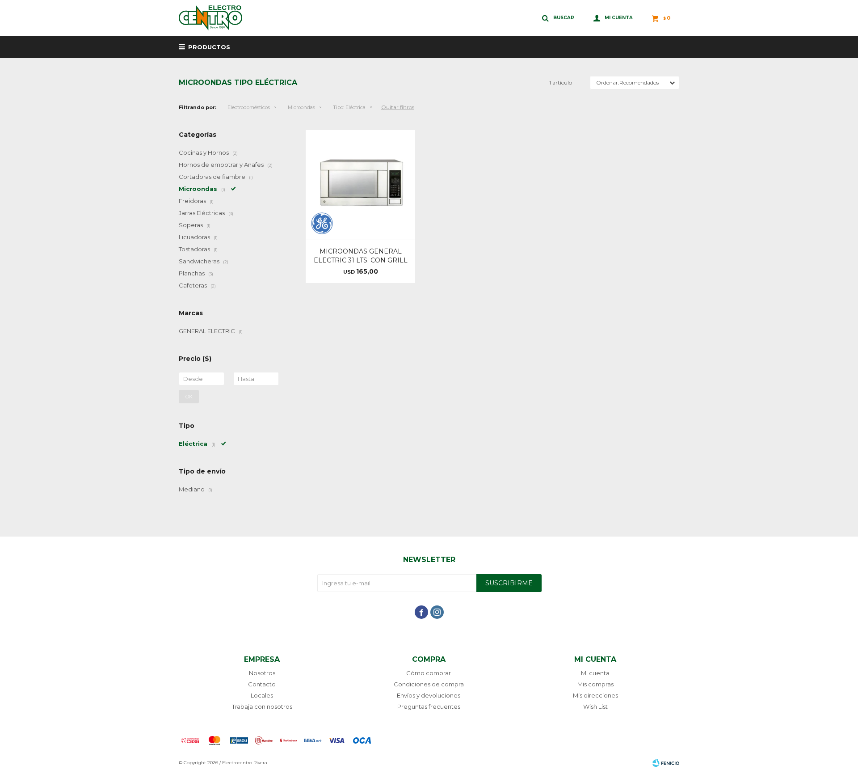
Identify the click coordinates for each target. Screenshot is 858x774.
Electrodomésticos (248, 107)
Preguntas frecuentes (428, 706)
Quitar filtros (397, 107)
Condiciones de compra (429, 684)
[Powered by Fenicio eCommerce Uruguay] (665, 763)
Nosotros (262, 673)
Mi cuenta (595, 673)
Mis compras (595, 684)
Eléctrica (349, 107)
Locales (262, 695)
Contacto (262, 684)
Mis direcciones (595, 695)
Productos (209, 47)
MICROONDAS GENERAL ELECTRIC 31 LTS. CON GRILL (361, 255)
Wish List (595, 706)
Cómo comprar (428, 673)
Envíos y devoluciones (428, 695)
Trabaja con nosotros (262, 706)
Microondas (301, 107)
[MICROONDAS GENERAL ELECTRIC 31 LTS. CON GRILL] (360, 185)
